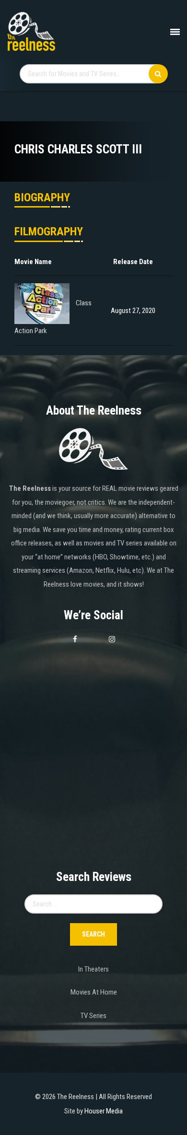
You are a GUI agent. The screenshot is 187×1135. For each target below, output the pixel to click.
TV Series (93, 1015)
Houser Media (103, 1111)
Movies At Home (93, 992)
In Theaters (93, 969)
